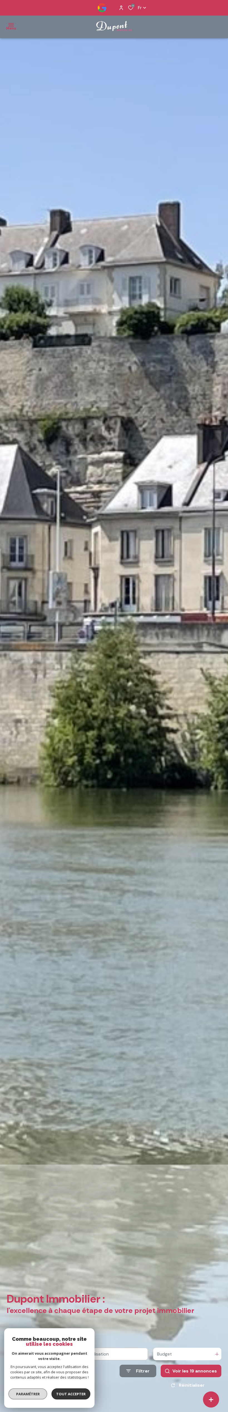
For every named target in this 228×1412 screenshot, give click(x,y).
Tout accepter (71, 1393)
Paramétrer (28, 1393)
